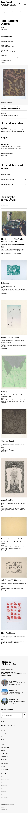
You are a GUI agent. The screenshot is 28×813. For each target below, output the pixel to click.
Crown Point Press (6, 60)
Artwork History (6, 174)
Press (2, 737)
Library (3, 788)
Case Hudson (4, 45)
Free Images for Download (8, 777)
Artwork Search (5, 779)
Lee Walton (4, 55)
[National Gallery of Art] (14, 663)
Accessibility (4, 756)
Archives (3, 791)
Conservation (4, 785)
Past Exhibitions (5, 794)
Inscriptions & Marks (7, 179)
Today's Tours (4, 753)
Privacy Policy (4, 809)
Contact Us (4, 740)
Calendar (3, 750)
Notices (3, 807)
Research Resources (7, 185)
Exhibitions (4, 759)
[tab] (5, 206)
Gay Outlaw (4, 40)
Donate (3, 766)
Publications (4, 797)
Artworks (7, 12)
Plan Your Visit (5, 747)
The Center (4, 783)
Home (2, 12)
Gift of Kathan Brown (6, 139)
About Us (3, 734)
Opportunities (5, 769)
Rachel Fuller (4, 50)
